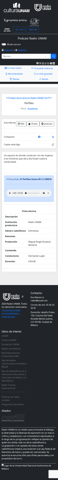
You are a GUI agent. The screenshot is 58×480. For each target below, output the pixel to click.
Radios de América (11, 348)
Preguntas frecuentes (13, 404)
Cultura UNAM (9, 340)
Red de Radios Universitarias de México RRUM (14, 363)
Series (44, 79)
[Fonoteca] (13, 417)
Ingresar (8, 50)
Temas (15, 79)
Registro (22, 50)
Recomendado (15, 73)
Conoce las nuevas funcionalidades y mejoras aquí (11, 313)
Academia (33, 108)
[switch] (4, 44)
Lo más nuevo (14, 68)
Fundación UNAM (10, 344)
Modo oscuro (14, 44)
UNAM (5, 335)
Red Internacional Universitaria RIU (11, 354)
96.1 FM (18, 29)
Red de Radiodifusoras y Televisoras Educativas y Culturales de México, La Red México (14, 376)
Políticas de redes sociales (11, 398)
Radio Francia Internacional (8, 387)
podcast (48, 123)
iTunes (34, 123)
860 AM (32, 29)
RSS (22, 123)
